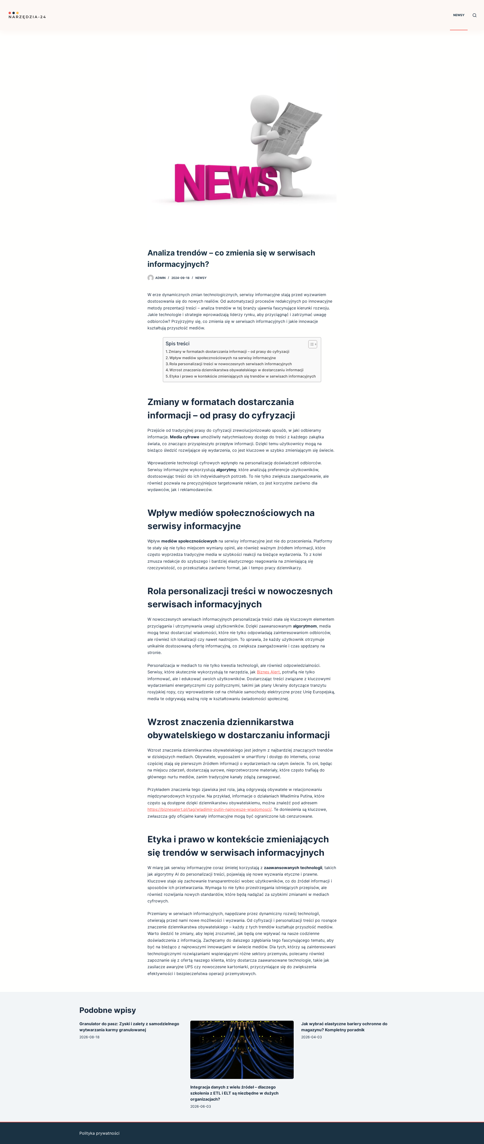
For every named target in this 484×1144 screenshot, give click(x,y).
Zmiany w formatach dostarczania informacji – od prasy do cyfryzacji (229, 351)
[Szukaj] (474, 15)
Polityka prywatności (99, 1133)
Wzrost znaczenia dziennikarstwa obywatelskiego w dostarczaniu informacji (236, 370)
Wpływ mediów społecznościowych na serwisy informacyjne (222, 358)
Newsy (459, 15)
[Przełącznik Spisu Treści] (310, 344)
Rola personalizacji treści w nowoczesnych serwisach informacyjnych (230, 364)
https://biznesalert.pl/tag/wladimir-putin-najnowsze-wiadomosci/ (209, 809)
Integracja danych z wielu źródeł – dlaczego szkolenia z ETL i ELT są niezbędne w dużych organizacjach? (234, 1093)
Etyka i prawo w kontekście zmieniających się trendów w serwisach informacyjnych (242, 376)
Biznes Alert (268, 671)
